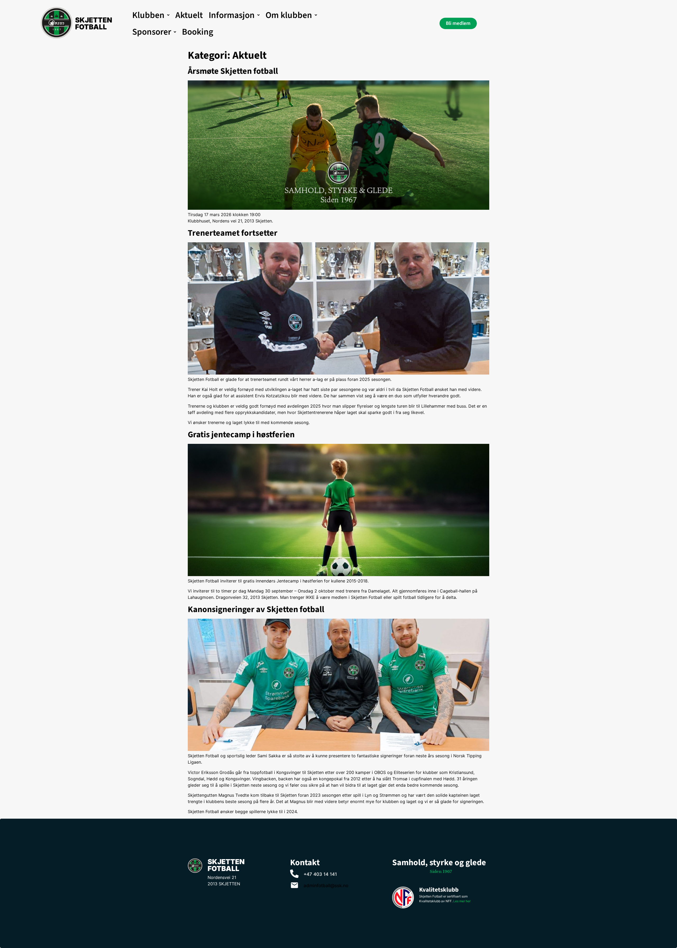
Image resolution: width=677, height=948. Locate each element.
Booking (197, 32)
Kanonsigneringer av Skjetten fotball (256, 609)
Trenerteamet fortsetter (232, 233)
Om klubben (289, 15)
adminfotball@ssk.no (326, 885)
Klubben (148, 15)
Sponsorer (151, 32)
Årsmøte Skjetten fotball (233, 71)
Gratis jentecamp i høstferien (241, 435)
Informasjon (232, 15)
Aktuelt (189, 15)
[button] (150, 15)
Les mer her (461, 901)
